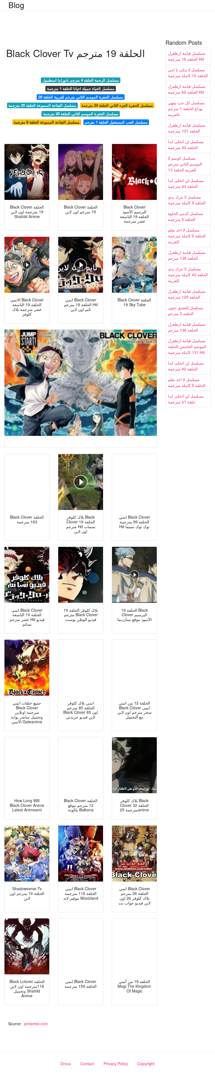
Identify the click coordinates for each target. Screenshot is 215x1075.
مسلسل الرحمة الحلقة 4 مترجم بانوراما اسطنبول (81, 80)
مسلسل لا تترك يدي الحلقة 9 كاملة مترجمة (186, 199)
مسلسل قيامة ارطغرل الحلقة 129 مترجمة (186, 294)
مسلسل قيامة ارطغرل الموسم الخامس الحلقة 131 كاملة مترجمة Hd (187, 346)
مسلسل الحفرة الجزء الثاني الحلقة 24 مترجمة (117, 105)
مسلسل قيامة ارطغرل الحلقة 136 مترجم (186, 327)
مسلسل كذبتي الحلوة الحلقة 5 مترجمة (185, 216)
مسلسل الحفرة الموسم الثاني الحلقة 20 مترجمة (80, 113)
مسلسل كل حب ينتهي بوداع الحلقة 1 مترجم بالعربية (186, 108)
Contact (87, 1063)
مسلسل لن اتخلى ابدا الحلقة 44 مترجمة (186, 144)
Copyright (146, 1063)
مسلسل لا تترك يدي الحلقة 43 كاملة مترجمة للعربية (188, 274)
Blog (16, 4)
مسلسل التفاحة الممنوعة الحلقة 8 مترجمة (47, 122)
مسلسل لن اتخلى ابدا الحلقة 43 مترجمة (186, 183)
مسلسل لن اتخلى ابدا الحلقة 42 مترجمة (186, 366)
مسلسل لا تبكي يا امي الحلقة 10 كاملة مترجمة (188, 72)
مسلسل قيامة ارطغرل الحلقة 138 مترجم (186, 255)
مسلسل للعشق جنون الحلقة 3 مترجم (185, 310)
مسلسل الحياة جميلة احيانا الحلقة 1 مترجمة (80, 88)
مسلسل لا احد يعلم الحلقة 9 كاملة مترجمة (186, 382)
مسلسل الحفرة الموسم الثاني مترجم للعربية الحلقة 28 (80, 97)
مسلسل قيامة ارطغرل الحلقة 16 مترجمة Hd (186, 56)
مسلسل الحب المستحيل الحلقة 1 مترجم (116, 122)
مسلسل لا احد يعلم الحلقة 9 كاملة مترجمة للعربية (186, 235)
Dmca (65, 1063)
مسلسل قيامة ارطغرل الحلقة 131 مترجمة (186, 128)
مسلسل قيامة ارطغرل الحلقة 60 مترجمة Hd (186, 89)
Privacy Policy (116, 1063)
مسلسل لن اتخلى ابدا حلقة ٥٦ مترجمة (186, 399)
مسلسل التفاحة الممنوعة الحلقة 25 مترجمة (42, 105)
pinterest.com (36, 1023)
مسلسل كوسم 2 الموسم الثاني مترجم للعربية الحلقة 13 (185, 164)
